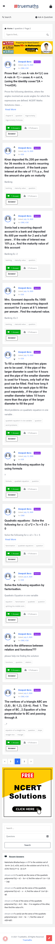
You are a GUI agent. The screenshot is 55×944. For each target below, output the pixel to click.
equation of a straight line (15, 730)
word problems (11, 425)
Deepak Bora (25, 61)
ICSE (27, 68)
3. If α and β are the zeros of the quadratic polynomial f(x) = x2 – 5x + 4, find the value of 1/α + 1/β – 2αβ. (27, 878)
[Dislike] (14, 69)
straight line (10, 735)
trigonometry (30, 115)
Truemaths (27, 940)
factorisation (10, 545)
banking (9, 188)
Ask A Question (45, 17)
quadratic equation (22, 481)
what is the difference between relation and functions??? (24, 647)
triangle (20, 735)
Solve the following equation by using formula (25, 466)
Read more (10, 109)
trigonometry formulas (14, 120)
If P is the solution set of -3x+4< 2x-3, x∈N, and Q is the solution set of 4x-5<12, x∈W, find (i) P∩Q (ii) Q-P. (27, 865)
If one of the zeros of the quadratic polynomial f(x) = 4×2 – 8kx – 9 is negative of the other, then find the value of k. (27, 904)
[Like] (14, 60)
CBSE (22, 68)
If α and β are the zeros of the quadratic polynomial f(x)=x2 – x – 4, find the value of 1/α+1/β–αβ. (27, 891)
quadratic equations (25, 545)
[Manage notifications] (5, 938)
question (19, 115)
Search (8, 17)
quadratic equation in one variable (19, 420)
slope (40, 730)
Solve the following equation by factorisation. (25, 587)
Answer (12, 134)
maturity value (20, 188)
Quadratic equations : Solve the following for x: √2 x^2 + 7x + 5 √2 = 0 (27, 524)
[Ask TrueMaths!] (27, 6)
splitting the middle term (15, 606)
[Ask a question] (49, 938)
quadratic (31, 602)
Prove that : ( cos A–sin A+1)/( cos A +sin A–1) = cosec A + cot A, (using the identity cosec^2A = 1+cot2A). (27, 79)
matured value (20, 324)
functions (9, 662)
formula (9, 481)
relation (28, 662)
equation (9, 602)
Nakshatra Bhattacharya (15, 862)
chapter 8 (9, 115)
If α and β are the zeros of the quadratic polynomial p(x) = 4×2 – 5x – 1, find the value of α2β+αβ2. (25, 917)
